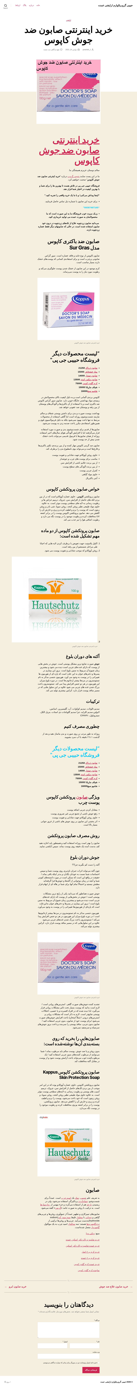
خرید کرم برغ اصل (91, 1252)
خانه (38, 5)
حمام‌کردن (83, 1201)
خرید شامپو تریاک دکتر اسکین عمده (83, 1239)
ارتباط (17, 5)
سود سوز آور (64, 1217)
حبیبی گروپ (74, 176)
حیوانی (88, 1217)
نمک (77, 1198)
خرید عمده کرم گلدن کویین (87, 1264)
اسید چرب (66, 1198)
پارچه (89, 1204)
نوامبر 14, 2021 (71, 50)
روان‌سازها (45, 1204)
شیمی (83, 1198)
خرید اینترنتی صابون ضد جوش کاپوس (69, 150)
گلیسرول (95, 1227)
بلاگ (24, 5)
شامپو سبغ (92, 391)
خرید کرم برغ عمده (90, 1258)
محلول (80, 1217)
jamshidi (86, 50)
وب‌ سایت (96, 1352)
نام (98, 1342)
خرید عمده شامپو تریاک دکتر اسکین (83, 1246)
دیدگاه (97, 1320)
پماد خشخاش (91, 372)
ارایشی (68, 20)
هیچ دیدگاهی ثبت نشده (51, 50)
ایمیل (65, 1342)
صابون (82, 797)
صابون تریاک (91, 368)
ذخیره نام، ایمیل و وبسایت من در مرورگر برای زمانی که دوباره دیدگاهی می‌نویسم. (70, 1363)
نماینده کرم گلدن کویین (89, 1270)
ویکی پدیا (90, 1233)
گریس (58, 1208)
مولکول (71, 1224)
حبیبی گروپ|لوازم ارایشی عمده (115, 5)
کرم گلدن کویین (90, 383)
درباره (31, 5)
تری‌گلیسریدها (93, 1224)
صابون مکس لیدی (89, 379)
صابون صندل (91, 375)
